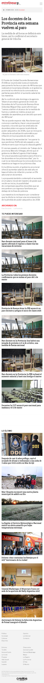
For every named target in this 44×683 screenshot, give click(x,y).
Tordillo (4, 650)
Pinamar (4, 657)
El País (25, 662)
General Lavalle (28, 650)
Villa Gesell (5, 659)
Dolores (4, 647)
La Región (26, 657)
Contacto (26, 638)
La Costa (4, 655)
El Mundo (26, 664)
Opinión (25, 633)
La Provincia (18, 208)
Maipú (25, 655)
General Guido (6, 652)
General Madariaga (29, 652)
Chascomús (27, 647)
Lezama (4, 664)
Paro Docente (7, 208)
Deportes (5, 641)
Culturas (4, 638)
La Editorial (26, 636)
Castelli (4, 662)
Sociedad (22, 10)
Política (4, 633)
